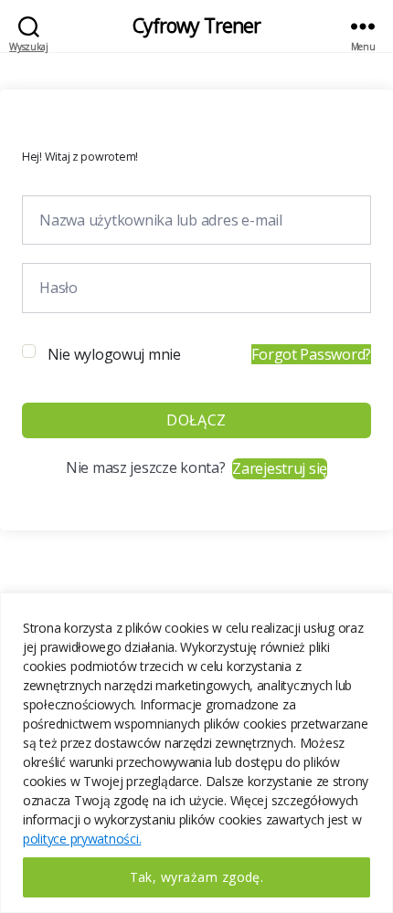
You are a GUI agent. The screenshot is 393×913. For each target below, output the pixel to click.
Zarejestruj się (279, 468)
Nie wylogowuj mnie (114, 354)
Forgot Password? (311, 354)
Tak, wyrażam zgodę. (197, 877)
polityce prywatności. (82, 838)
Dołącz (196, 420)
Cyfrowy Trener (197, 26)
